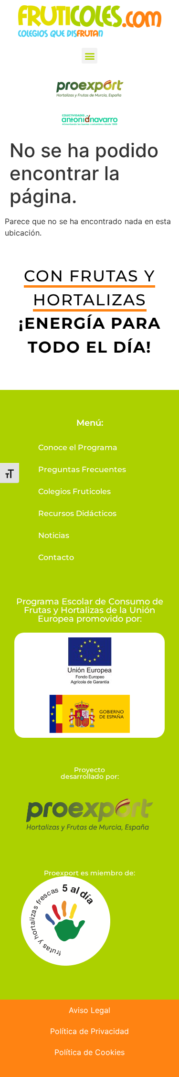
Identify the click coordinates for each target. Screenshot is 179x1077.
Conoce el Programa (77, 447)
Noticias (53, 535)
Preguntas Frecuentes (82, 469)
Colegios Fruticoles (74, 491)
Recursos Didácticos (77, 513)
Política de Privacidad (89, 1031)
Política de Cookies (89, 1052)
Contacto (56, 557)
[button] (89, 56)
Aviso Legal (89, 1010)
